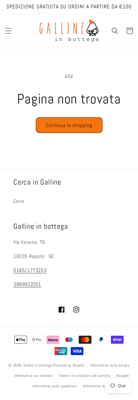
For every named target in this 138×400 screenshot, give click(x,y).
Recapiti (123, 375)
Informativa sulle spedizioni (54, 386)
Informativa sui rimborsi (33, 375)
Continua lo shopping (69, 125)
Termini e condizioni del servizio (84, 375)
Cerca (18, 201)
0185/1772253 (30, 270)
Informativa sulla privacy (110, 365)
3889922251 (27, 284)
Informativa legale (97, 386)
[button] (8, 30)
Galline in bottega (37, 365)
